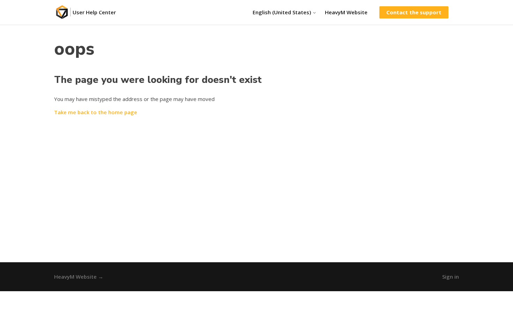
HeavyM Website (346, 12)
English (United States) (282, 12)
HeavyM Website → (78, 276)
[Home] (63, 12)
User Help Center (94, 12)
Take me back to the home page (95, 112)
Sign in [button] (450, 276)
